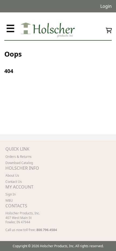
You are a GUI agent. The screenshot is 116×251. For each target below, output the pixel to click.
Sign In (10, 194)
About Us (12, 175)
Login (106, 6)
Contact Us (13, 181)
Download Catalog (19, 163)
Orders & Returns (18, 156)
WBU (9, 200)
